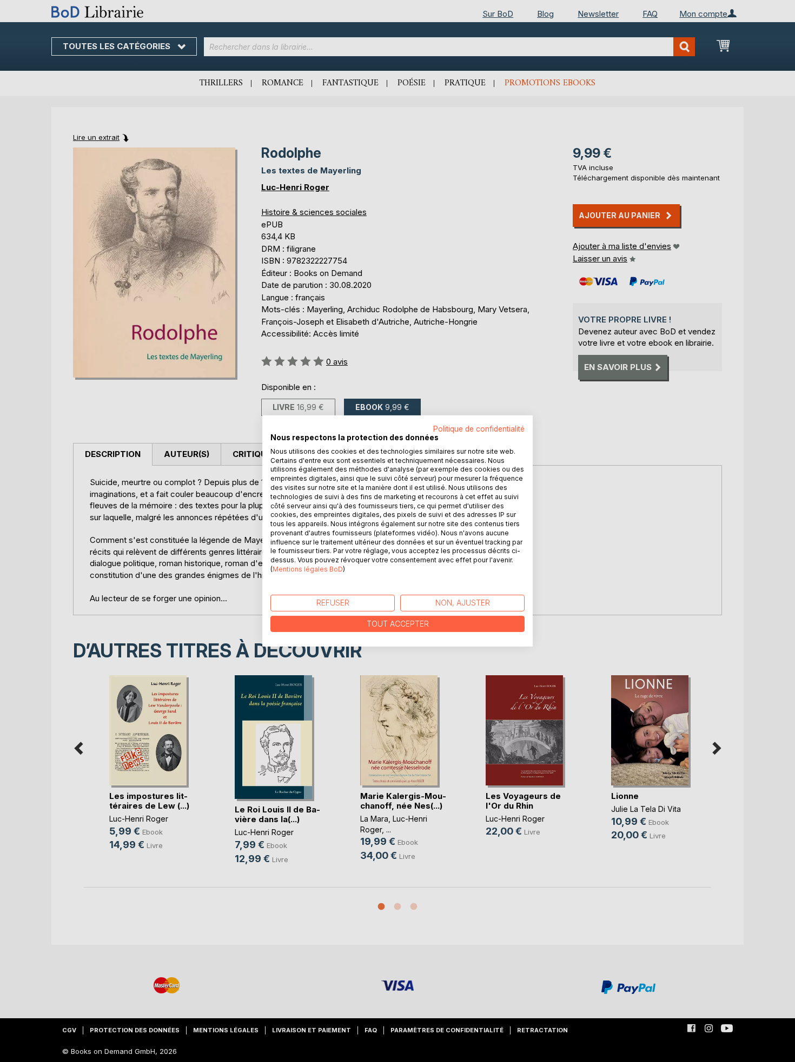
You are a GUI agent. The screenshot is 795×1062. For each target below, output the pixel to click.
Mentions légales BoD (308, 569)
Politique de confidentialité (479, 429)
